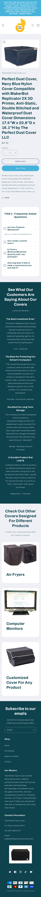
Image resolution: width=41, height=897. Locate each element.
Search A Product (12, 756)
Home (7, 745)
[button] (3, 25)
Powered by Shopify (29, 890)
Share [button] (7, 198)
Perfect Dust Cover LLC (17, 890)
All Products (9, 751)
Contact (8, 762)
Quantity (5, 148)
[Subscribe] (33, 730)
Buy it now (20, 168)
